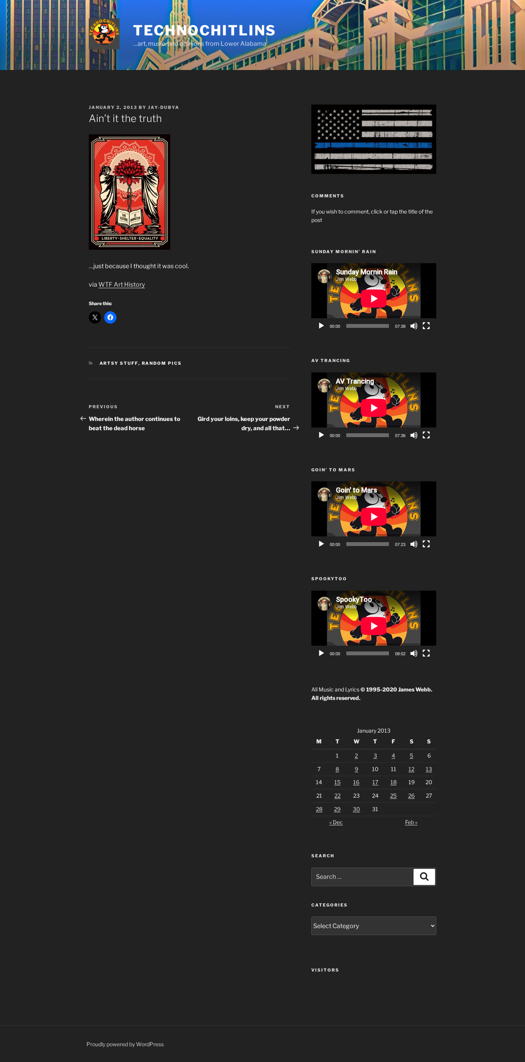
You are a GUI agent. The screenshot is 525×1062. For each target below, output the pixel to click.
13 (429, 769)
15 (337, 782)
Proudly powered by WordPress (125, 1044)
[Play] (321, 326)
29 (337, 809)
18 (393, 782)
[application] (373, 298)
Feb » (411, 822)
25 (393, 795)
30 (356, 809)
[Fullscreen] (426, 326)
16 (356, 782)
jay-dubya (163, 107)
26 (411, 795)
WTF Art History (121, 284)
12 (411, 769)
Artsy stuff (119, 363)
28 (319, 809)
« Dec (336, 822)
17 (375, 782)
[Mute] (414, 326)
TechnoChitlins (204, 30)
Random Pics (162, 363)
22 (337, 795)
